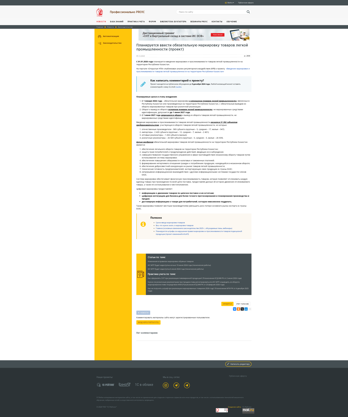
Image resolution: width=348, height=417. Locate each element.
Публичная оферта (246, 2)
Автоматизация (111, 36)
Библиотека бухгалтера (173, 22)
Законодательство (112, 43)
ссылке (178, 87)
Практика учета (136, 22)
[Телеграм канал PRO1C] (176, 386)
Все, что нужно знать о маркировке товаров (174, 225)
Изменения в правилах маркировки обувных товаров (170, 261)
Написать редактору (240, 364)
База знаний (116, 22)
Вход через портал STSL (148, 322)
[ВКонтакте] (234, 309)
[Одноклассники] (238, 309)
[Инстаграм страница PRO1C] (166, 386)
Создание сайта (234, 407)
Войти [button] (230, 2)
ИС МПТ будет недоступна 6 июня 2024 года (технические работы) (176, 269)
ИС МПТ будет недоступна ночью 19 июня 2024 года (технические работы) (179, 265)
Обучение (231, 22)
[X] (242, 309)
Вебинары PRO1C (199, 22)
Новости (101, 22)
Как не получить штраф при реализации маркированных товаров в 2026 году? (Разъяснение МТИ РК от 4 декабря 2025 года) (198, 289)
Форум (152, 22)
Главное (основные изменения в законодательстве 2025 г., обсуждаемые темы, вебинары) (194, 228)
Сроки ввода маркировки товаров (170, 222)
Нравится (227, 304)
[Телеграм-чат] (187, 386)
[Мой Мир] (246, 309)
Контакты (217, 22)
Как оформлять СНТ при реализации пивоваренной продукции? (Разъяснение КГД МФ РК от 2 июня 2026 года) (195, 278)
